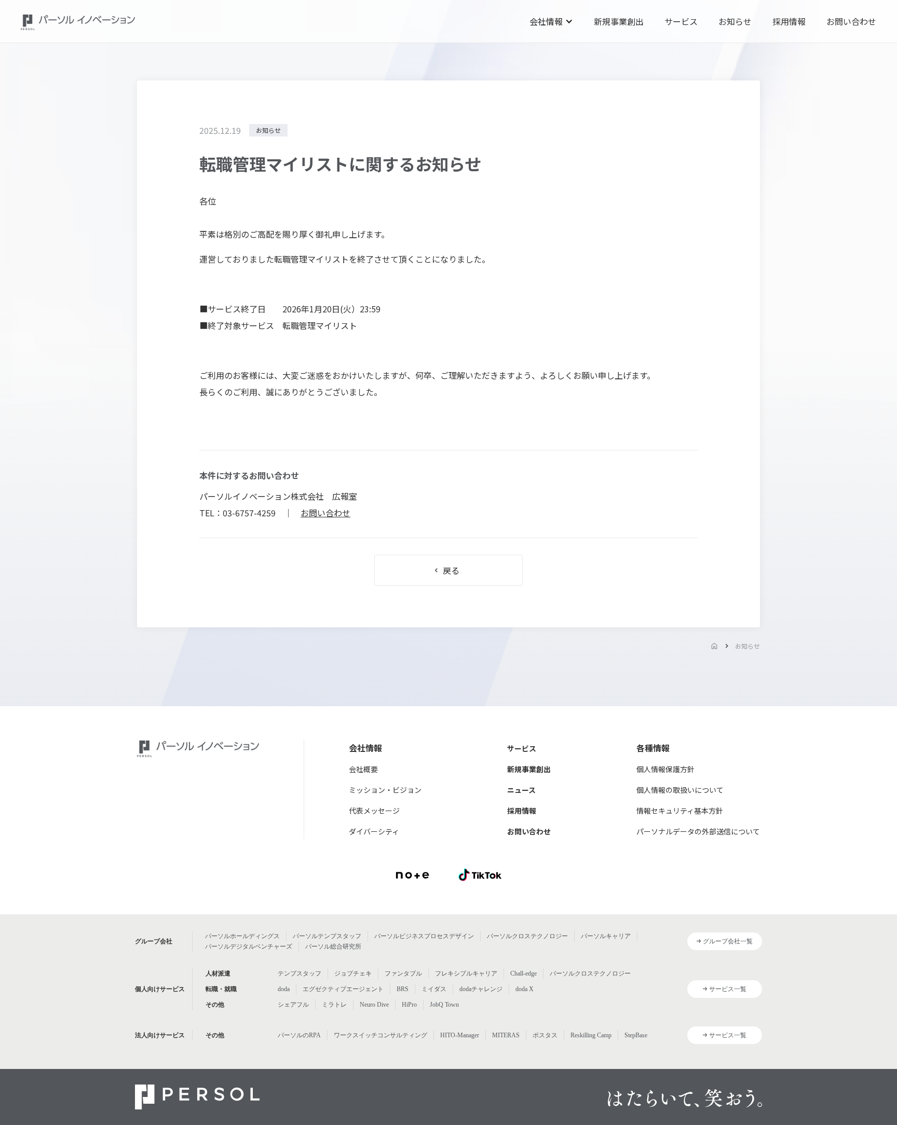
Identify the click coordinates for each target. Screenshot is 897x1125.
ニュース (521, 790)
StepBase (635, 1035)
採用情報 (789, 21)
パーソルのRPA (299, 1035)
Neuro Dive (374, 1004)
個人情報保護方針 (665, 769)
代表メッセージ (374, 810)
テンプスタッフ (299, 973)
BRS (403, 989)
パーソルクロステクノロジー (527, 936)
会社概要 (363, 769)
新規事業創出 (619, 21)
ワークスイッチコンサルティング (380, 1035)
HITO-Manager (459, 1035)
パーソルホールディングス (242, 936)
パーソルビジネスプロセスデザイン (424, 936)
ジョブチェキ (353, 973)
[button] (551, 21)
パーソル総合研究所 (333, 946)
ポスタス (545, 1035)
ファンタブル (403, 973)
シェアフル (293, 1004)
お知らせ (735, 21)
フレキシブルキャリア (466, 973)
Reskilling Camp (590, 1035)
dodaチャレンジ (480, 989)
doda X (524, 989)
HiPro (409, 1004)
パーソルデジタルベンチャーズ (248, 946)
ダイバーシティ (374, 831)
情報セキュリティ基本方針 (679, 810)
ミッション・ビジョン (385, 790)
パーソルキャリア (606, 936)
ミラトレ (334, 1004)
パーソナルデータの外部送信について (698, 831)
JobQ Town (444, 1004)
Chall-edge (523, 973)
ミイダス (434, 989)
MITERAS (506, 1035)
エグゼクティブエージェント (343, 989)
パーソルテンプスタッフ (327, 936)
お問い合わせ (851, 21)
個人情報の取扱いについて (680, 790)
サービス (681, 21)
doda (284, 989)
